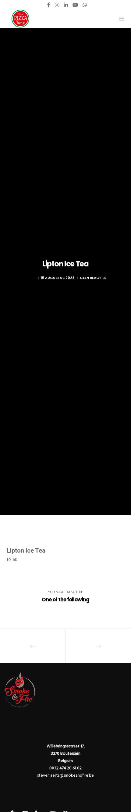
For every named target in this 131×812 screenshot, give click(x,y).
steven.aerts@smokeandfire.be (65, 775)
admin (30, 277)
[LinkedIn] (66, 4)
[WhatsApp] (85, 4)
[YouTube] (75, 4)
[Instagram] (57, 4)
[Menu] (120, 18)
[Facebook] (48, 4)
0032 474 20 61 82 (65, 767)
